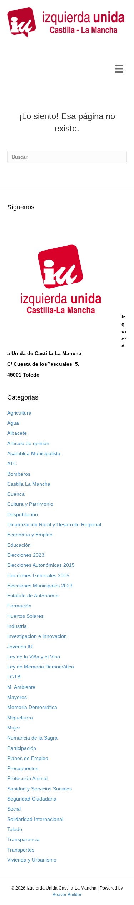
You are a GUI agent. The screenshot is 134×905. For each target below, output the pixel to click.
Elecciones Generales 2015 (38, 575)
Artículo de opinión (28, 443)
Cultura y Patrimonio (30, 504)
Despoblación (22, 514)
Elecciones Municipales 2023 (40, 585)
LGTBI (14, 677)
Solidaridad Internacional (35, 819)
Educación (19, 545)
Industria (17, 626)
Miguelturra (20, 717)
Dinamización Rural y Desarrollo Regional (54, 524)
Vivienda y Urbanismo (31, 860)
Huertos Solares (25, 616)
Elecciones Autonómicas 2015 (41, 565)
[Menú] (119, 68)
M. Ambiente (21, 687)
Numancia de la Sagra (32, 738)
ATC (12, 463)
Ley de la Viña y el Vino (33, 656)
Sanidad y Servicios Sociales (39, 789)
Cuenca (16, 494)
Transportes (20, 850)
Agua (13, 423)
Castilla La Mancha (28, 484)
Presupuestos (22, 768)
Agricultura (19, 413)
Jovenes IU (20, 646)
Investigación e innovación (37, 636)
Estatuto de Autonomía (33, 595)
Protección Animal (27, 778)
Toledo (14, 829)
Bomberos (18, 474)
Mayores (17, 697)
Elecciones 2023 (25, 555)
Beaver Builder (67, 894)
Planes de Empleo (27, 758)
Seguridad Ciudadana (31, 799)
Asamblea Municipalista (33, 453)
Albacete (17, 433)
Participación (21, 748)
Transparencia (23, 839)
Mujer (13, 728)
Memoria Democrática (32, 707)
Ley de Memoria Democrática (40, 667)
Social (14, 809)
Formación (19, 605)
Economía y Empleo (30, 534)
